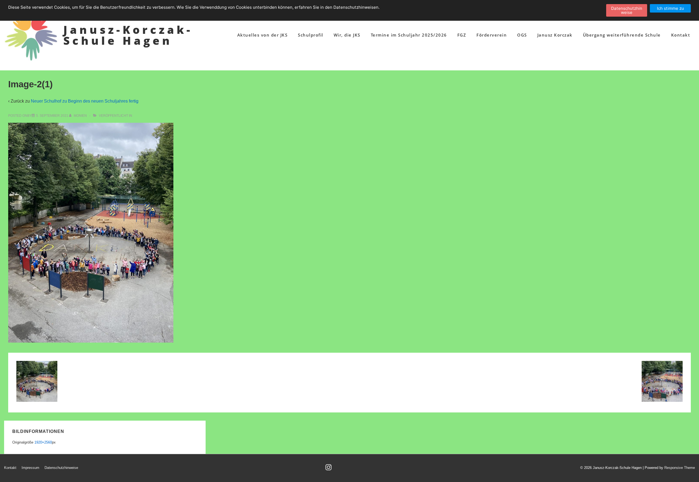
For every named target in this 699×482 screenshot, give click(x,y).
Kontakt (680, 35)
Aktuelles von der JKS (262, 35)
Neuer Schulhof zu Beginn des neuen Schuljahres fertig (84, 101)
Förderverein (491, 35)
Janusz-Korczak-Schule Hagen (128, 35)
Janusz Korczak (555, 35)
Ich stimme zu (670, 8)
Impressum (30, 468)
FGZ (461, 35)
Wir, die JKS (347, 35)
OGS (522, 35)
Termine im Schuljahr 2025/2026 (409, 35)
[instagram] (329, 469)
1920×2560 (43, 442)
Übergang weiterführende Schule (622, 35)
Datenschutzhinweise (61, 468)
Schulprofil (310, 35)
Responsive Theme (679, 468)
